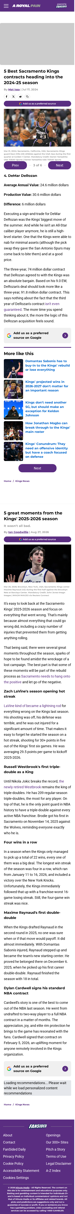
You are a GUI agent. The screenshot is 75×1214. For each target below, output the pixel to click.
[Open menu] (6, 5)
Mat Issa (14, 89)
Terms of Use (56, 1156)
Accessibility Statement (21, 1171)
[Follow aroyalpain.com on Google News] (65, 335)
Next (59, 165)
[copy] (27, 96)
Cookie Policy (13, 1164)
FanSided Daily (14, 1149)
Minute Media (22, 1187)
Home (7, 481)
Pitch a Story (55, 1149)
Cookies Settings (16, 1178)
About (7, 1135)
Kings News (22, 481)
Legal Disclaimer (58, 1164)
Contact (9, 1142)
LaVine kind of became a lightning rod (32, 706)
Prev (15, 165)
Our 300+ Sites (57, 1142)
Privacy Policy (13, 1156)
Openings (53, 1135)
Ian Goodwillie (18, 532)
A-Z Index (53, 1171)
